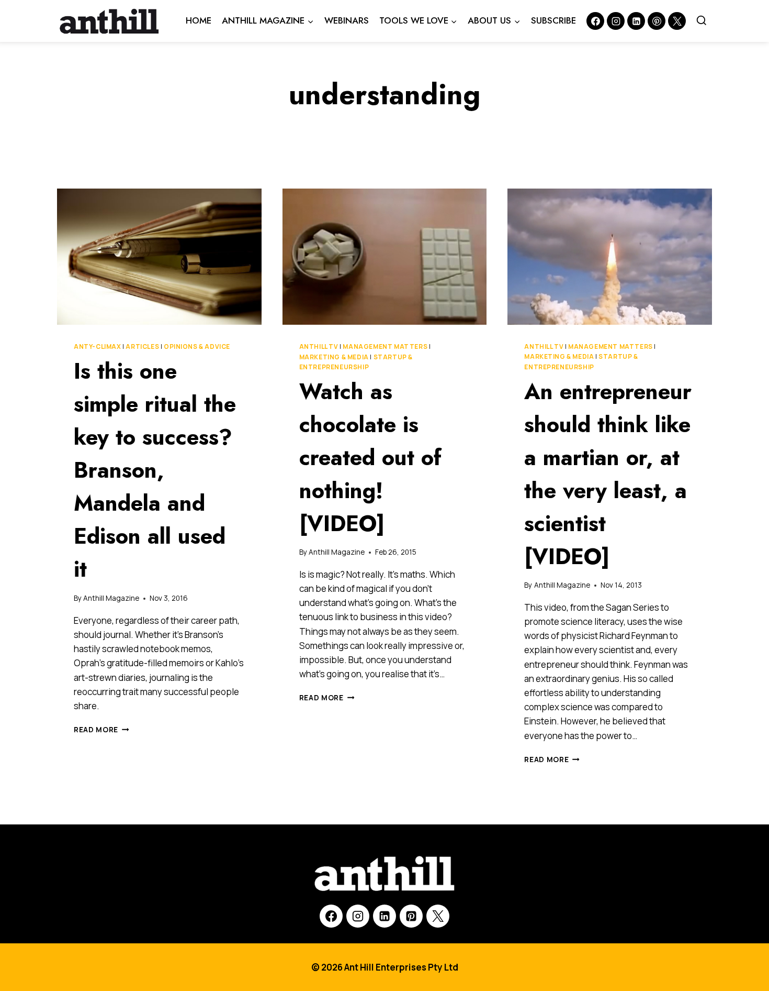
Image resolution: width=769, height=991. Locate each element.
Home (198, 20)
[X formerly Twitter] (677, 21)
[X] (437, 916)
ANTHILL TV (318, 346)
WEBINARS (346, 20)
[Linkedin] (636, 21)
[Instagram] (616, 21)
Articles (142, 346)
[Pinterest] (656, 21)
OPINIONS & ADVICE (197, 346)
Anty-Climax (97, 346)
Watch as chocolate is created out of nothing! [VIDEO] (370, 457)
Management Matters (385, 346)
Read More (101, 729)
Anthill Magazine (111, 598)
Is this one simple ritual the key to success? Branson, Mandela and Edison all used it (155, 470)
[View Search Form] (701, 20)
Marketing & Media (334, 357)
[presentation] (159, 257)
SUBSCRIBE (553, 20)
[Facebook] (595, 21)
